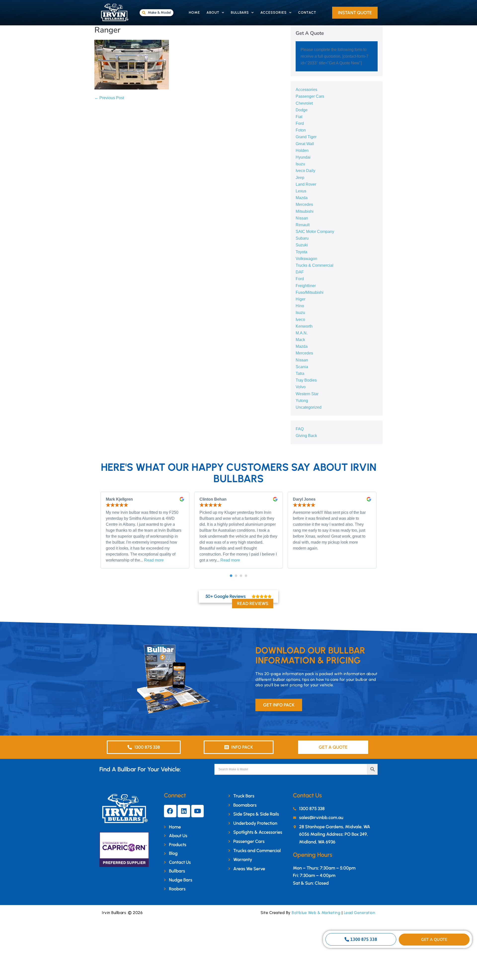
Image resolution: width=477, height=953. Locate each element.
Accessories (273, 12)
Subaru (302, 238)
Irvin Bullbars (114, 912)
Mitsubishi (305, 211)
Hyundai (303, 157)
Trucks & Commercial (314, 265)
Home (194, 12)
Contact (307, 12)
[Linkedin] (184, 811)
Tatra (300, 373)
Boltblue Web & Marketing (316, 912)
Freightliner (306, 286)
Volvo (301, 387)
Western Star (307, 394)
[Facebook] (170, 811)
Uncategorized (308, 407)
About (212, 12)
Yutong (302, 400)
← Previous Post (109, 98)
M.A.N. (302, 333)
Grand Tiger (306, 137)
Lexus (301, 191)
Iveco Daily (305, 171)
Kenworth (304, 326)
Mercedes (304, 204)
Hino (300, 306)
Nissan (302, 218)
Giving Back (306, 435)
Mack (300, 340)
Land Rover (306, 184)
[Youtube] (197, 811)
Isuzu (300, 164)
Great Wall (305, 144)
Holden (302, 150)
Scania (302, 367)
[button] (231, 575)
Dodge (302, 110)
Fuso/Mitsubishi (309, 292)
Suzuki (302, 245)
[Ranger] (131, 64)
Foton (301, 130)
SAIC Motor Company (315, 231)
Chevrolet (304, 103)
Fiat (299, 117)
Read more (154, 560)
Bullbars (240, 12)
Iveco (300, 319)
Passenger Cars (310, 96)
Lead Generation (359, 912)
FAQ (300, 429)
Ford (300, 123)
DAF (300, 272)
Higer (300, 299)
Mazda (302, 198)
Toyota (301, 252)
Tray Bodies (306, 380)
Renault (303, 225)
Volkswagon (306, 259)
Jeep (300, 177)
